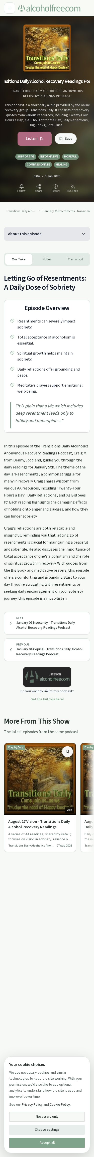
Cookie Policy (60, 1104)
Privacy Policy (32, 1104)
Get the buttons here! (47, 699)
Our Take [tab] (19, 259)
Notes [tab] (47, 259)
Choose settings (47, 1129)
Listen (32, 138)
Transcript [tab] (75, 259)
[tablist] (47, 259)
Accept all (47, 1142)
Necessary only (47, 1116)
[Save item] (67, 751)
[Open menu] (9, 8)
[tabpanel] (47, 434)
